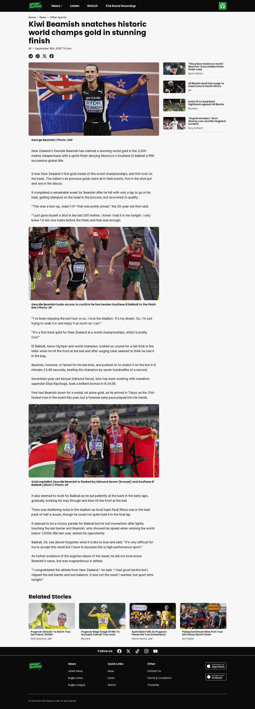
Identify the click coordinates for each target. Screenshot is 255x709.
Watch (92, 6)
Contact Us (154, 671)
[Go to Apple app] (216, 665)
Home (32, 17)
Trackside (153, 685)
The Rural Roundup (120, 6)
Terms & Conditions (159, 678)
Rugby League (76, 685)
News (111, 671)
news (43, 17)
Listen (74, 6)
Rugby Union (75, 678)
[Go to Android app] (216, 676)
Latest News (75, 671)
